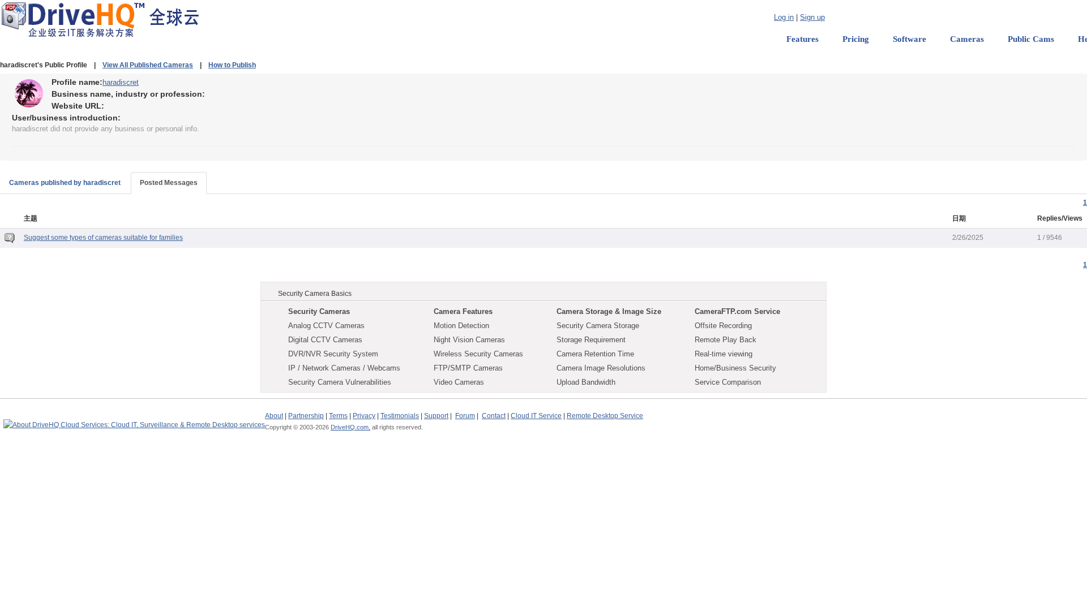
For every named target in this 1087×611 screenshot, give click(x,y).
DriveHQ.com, (350, 427)
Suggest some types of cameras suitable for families (103, 238)
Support (436, 416)
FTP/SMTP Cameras (468, 368)
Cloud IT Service (536, 416)
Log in (784, 17)
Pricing (855, 39)
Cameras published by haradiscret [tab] (65, 183)
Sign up (812, 17)
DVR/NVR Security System (333, 354)
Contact (494, 416)
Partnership (306, 416)
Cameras (967, 39)
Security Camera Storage (598, 325)
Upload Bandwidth (586, 382)
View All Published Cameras (147, 65)
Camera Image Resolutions (601, 368)
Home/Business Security (735, 368)
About (274, 416)
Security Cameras (319, 311)
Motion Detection (461, 325)
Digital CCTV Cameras (325, 339)
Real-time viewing (723, 354)
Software (909, 39)
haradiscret (120, 82)
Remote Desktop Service (605, 416)
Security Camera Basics (315, 294)
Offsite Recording (723, 325)
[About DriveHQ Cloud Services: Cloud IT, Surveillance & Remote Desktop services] (134, 420)
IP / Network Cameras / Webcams (344, 368)
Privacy (364, 416)
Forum (465, 416)
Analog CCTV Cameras (326, 325)
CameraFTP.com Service (737, 311)
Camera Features (463, 311)
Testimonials (399, 416)
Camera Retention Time (595, 354)
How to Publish (232, 65)
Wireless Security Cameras (478, 354)
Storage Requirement (591, 339)
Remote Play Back (725, 339)
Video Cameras (459, 382)
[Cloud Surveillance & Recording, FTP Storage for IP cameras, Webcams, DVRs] (100, 19)
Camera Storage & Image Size (609, 311)
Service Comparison (728, 382)
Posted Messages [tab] (169, 183)
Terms (338, 416)
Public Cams (1031, 39)
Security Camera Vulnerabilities (339, 382)
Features (802, 39)
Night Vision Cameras (469, 339)
